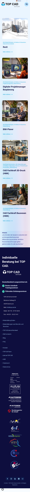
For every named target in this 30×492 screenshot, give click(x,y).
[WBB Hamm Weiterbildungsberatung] (15, 434)
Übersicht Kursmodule (8, 43)
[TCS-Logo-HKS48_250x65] (10, 3)
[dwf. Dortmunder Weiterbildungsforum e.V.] (15, 426)
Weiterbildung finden (9, 320)
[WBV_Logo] (15, 439)
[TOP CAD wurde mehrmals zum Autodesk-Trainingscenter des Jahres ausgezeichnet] (15, 101)
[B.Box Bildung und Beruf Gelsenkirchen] (15, 449)
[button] (2, 489)
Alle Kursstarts (7, 334)
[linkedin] (15, 478)
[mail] (22, 478)
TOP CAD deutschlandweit (10, 330)
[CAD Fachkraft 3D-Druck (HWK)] (15, 141)
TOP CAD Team (7, 351)
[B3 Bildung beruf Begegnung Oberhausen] (15, 460)
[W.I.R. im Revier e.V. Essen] (15, 419)
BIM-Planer (8, 129)
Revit (5, 47)
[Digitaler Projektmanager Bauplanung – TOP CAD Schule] (15, 58)
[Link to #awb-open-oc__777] (26, 4)
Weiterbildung (17, 83)
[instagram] (11, 478)
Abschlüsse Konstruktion (9, 164)
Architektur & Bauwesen (20, 42)
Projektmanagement (8, 83)
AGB (4, 359)
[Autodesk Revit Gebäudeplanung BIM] (15, 19)
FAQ (4, 342)
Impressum (6, 363)
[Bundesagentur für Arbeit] (15, 410)
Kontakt (5, 348)
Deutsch (19, 0)
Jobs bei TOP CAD (8, 355)
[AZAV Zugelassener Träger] (15, 374)
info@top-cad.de (11, 307)
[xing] (18, 478)
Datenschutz (6, 367)
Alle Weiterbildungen (8, 42)
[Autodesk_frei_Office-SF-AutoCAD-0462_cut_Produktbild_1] (15, 185)
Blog (4, 338)
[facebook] (7, 478)
